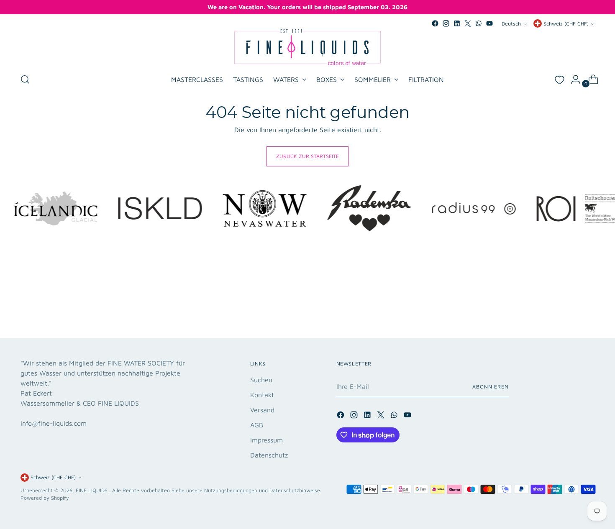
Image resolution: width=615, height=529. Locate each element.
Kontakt (262, 395)
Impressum (266, 440)
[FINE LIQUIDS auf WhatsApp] (478, 23)
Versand (262, 410)
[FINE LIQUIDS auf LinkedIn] (457, 23)
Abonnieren (490, 386)
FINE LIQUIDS (92, 490)
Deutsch (511, 23)
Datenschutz (269, 455)
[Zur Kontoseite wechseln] (572, 79)
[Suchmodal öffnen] (25, 79)
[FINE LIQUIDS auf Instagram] (446, 23)
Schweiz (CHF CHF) (566, 23)
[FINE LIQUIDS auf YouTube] (489, 23)
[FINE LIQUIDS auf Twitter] (468, 23)
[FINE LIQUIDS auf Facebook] (435, 23)
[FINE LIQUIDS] (307, 47)
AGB (256, 425)
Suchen (261, 379)
